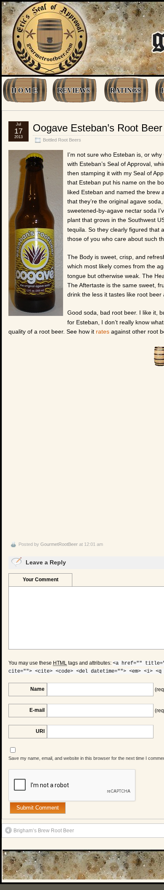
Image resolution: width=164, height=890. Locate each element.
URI (40, 731)
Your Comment (40, 580)
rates (102, 331)
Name (37, 689)
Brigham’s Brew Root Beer (43, 831)
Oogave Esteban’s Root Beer (97, 128)
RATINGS (125, 90)
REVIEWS (74, 90)
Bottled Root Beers (62, 139)
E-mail (37, 710)
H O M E (24, 90)
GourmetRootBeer (59, 544)
